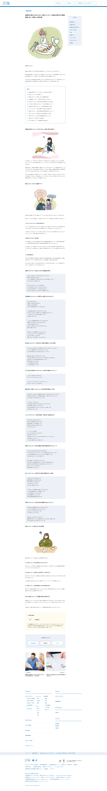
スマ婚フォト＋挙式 (30, 703)
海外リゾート (47, 709)
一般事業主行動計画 (37, 766)
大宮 (38, 710)
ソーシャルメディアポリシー (59, 766)
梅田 (38, 703)
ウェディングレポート (59, 696)
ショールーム (38, 696)
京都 (38, 712)
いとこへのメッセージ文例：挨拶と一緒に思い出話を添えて (40, 108)
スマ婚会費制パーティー (30, 706)
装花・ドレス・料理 (28, 740)
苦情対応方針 (28, 766)
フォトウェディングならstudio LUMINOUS (64, 775)
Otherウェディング (73, 40)
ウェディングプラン (28, 696)
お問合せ (57, 728)
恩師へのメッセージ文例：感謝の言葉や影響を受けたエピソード (41, 111)
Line (57, 643)
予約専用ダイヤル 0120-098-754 (84, 3)
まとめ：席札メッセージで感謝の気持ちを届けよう (38, 120)
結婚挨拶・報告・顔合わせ (74, 27)
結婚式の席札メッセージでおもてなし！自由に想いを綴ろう (40, 92)
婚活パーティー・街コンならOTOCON (48, 777)
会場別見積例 (28, 735)
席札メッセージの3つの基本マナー (36, 94)
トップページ (27, 753)
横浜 (38, 708)
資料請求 (69, 3)
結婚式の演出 (28, 10)
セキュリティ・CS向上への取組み (31, 764)
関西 (46, 703)
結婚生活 (71, 42)
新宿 (38, 698)
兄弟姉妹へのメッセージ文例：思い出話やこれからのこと (40, 99)
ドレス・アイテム (72, 37)
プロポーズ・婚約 (73, 29)
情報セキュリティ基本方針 (67, 764)
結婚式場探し (72, 22)
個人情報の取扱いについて (54, 764)
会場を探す (46, 696)
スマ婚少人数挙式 (30, 700)
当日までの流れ (28, 720)
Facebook (33, 643)
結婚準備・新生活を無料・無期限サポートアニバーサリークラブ (36, 781)
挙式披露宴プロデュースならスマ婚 (31, 775)
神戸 (38, 715)
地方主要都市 (47, 705)
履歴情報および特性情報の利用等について (33, 768)
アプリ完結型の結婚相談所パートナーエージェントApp (59, 779)
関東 (46, 698)
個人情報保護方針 (43, 764)
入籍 (71, 32)
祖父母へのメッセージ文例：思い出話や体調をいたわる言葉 (40, 101)
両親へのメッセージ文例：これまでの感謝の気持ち (39, 97)
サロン (37, 706)
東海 (46, 700)
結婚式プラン (72, 35)
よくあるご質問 (28, 725)
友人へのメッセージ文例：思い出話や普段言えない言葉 (40, 113)
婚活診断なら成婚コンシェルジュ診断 (63, 777)
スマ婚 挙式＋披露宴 (31, 698)
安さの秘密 (27, 730)
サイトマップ (52, 768)
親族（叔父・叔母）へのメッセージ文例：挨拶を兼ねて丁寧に (40, 106)
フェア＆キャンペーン (29, 745)
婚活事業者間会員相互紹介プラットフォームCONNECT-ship (36, 779)
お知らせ (57, 712)
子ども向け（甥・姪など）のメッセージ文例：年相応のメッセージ (41, 104)
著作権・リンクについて (47, 766)
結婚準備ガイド (58, 701)
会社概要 (46, 768)
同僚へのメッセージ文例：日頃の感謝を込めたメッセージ (40, 115)
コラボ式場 (47, 707)
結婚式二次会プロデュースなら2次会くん (47, 775)
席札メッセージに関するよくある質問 (36, 118)
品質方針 (75, 764)
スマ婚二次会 (29, 708)
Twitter (45, 643)
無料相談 (58, 3)
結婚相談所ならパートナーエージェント (32, 777)
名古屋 (38, 700)
